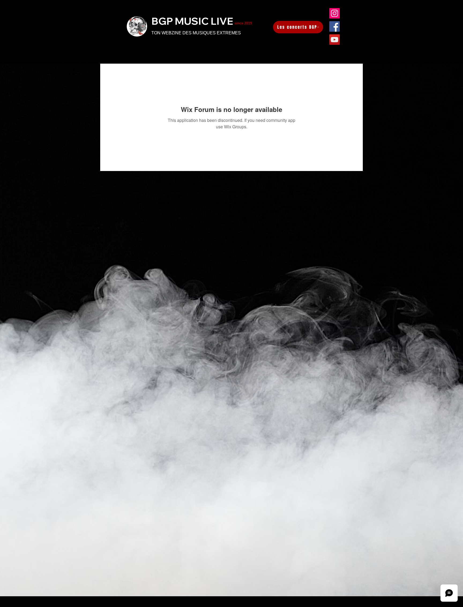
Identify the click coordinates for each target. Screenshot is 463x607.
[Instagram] (334, 13)
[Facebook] (334, 26)
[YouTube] (334, 39)
